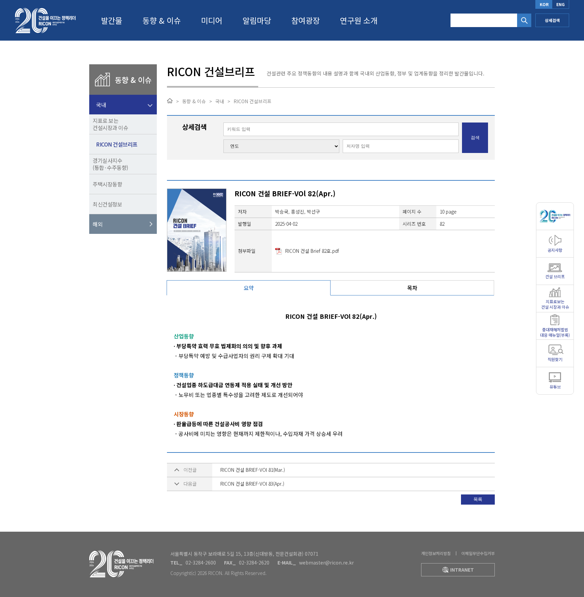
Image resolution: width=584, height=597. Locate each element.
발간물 (111, 20)
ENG (560, 4)
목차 (412, 288)
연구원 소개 (359, 20)
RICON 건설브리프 (117, 144)
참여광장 (305, 20)
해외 (97, 224)
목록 (477, 499)
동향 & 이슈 (162, 20)
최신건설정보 (107, 204)
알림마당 (257, 20)
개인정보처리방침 (436, 553)
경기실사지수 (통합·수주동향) (110, 164)
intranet (462, 569)
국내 (101, 105)
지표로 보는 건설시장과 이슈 (110, 124)
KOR (544, 4)
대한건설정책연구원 (45, 20)
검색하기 (524, 20)
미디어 (211, 20)
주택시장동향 (107, 184)
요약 (249, 288)
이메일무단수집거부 (478, 553)
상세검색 (552, 20)
